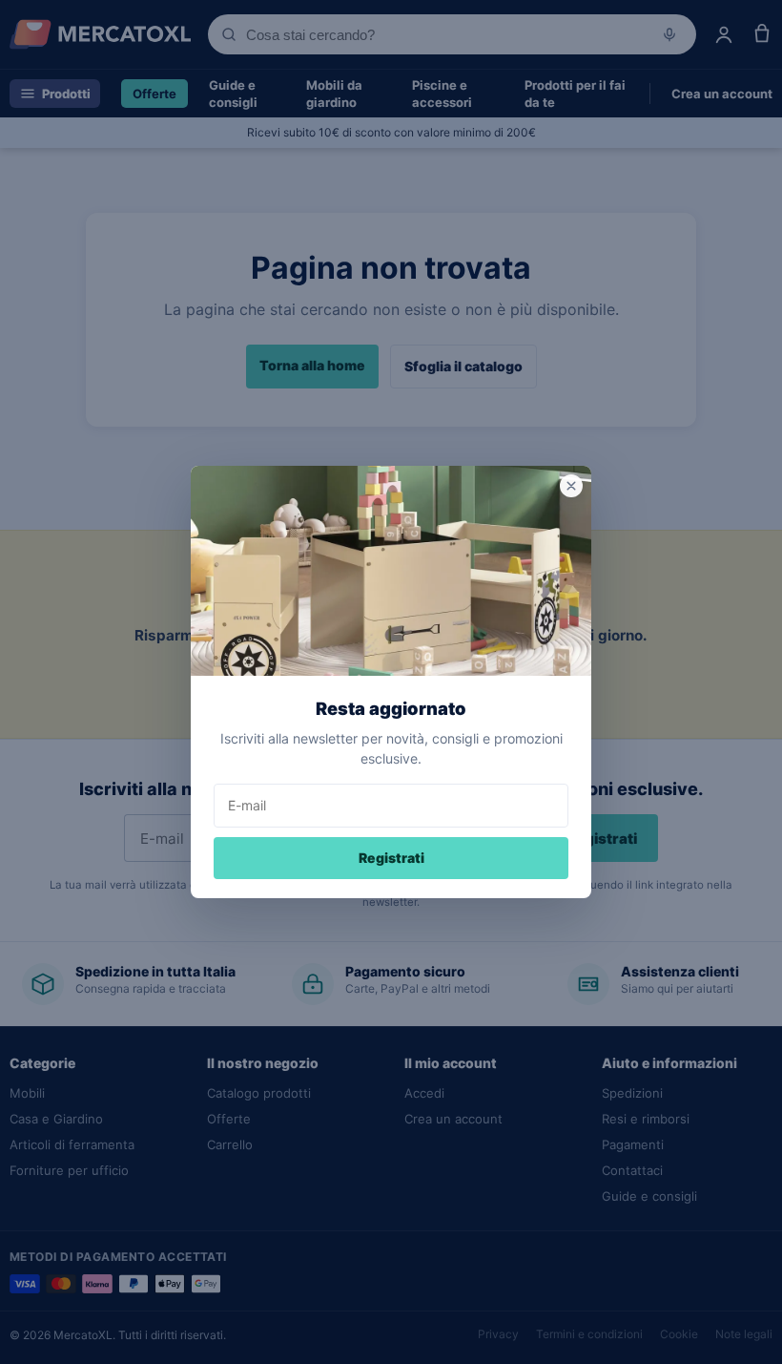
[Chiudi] (571, 485)
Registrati (391, 858)
